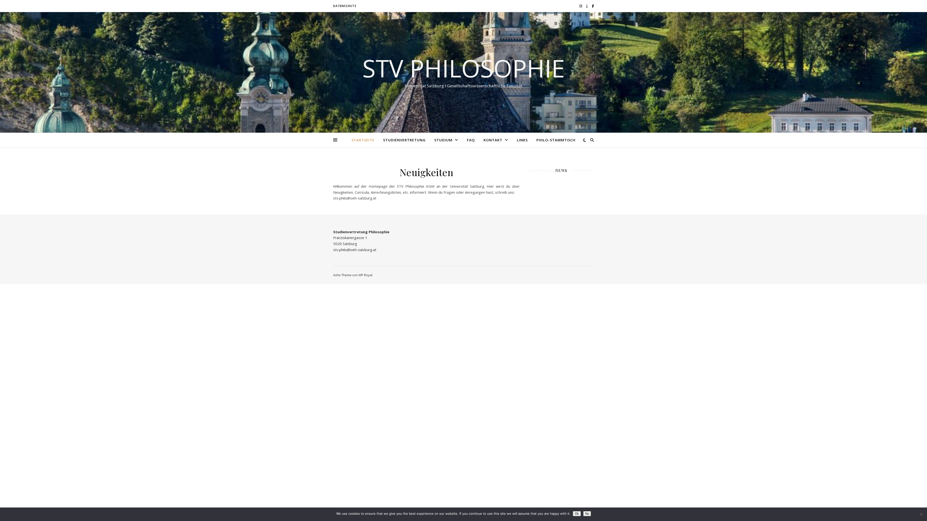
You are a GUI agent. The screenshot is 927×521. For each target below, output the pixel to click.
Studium (443, 139)
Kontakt (493, 139)
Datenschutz (345, 6)
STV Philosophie (463, 68)
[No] (921, 514)
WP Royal (365, 275)
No (587, 513)
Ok (577, 513)
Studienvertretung (404, 139)
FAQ (471, 139)
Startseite (362, 139)
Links (522, 139)
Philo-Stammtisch (556, 139)
